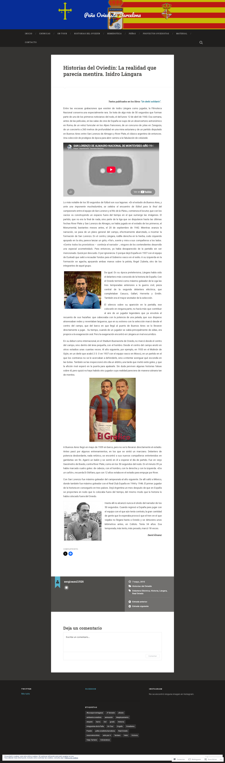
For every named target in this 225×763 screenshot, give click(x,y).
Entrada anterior (139, 602)
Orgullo (120, 726)
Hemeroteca (114, 33)
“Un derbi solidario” (151, 101)
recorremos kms (93, 735)
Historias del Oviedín (87, 33)
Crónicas (44, 33)
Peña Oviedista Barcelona (112, 14)
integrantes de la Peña (95, 726)
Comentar (152, 656)
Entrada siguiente (140, 606)
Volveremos (105, 740)
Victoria (135, 735)
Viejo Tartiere (92, 740)
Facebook (90, 689)
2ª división (111, 713)
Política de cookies (71, 758)
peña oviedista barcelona (105, 731)
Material (181, 33)
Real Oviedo (137, 593)
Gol (105, 722)
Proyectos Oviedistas (156, 33)
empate (89, 722)
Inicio (28, 33)
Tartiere (117, 735)
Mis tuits (25, 693)
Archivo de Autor (66, 587)
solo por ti (107, 735)
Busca (201, 42)
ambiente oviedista (94, 717)
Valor (126, 735)
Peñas (132, 33)
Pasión (89, 731)
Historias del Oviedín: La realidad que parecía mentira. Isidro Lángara (109, 71)
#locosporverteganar (95, 713)
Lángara (163, 591)
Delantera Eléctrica (141, 591)
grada (112, 722)
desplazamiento (122, 717)
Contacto (31, 42)
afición (121, 713)
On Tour (62, 33)
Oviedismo (130, 726)
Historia (154, 591)
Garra (98, 722)
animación (109, 717)
